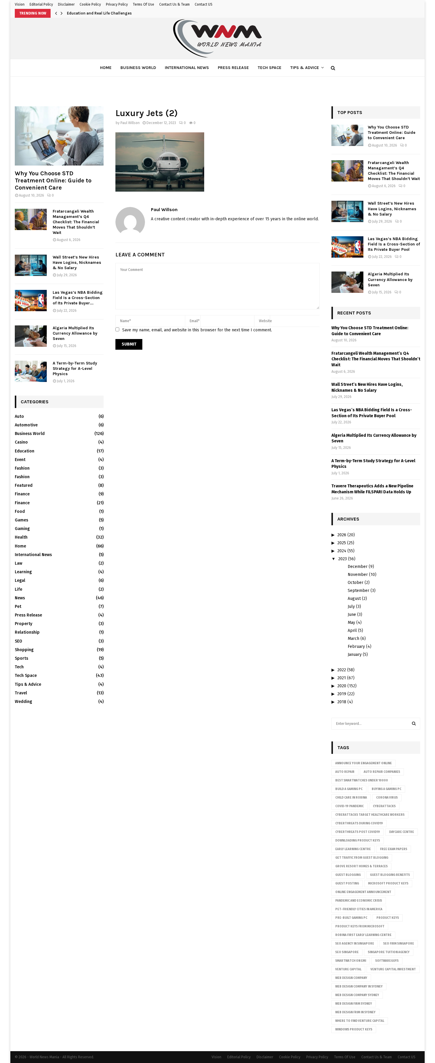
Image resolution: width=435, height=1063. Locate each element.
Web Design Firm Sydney (353, 1004)
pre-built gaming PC (351, 918)
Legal (20, 580)
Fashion (22, 468)
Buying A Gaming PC (386, 789)
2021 (341, 677)
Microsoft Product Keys (388, 883)
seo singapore (347, 952)
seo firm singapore (398, 943)
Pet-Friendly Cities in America (358, 909)
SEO (18, 641)
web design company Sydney (357, 995)
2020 (341, 685)
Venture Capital (348, 969)
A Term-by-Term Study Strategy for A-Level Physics (75, 368)
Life (18, 589)
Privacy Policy (117, 4)
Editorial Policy (41, 4)
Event (20, 459)
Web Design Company (351, 978)
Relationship (27, 632)
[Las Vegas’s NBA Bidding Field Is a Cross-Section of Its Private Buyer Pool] (31, 300)
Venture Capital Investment (393, 969)
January (355, 654)
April (352, 630)
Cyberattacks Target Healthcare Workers (370, 815)
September (358, 590)
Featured (24, 485)
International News (187, 67)
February (356, 646)
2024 (341, 550)
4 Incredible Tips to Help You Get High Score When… (114, 13)
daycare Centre (401, 832)
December (358, 566)
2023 (342, 558)
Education (24, 451)
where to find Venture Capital (359, 1021)
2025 (341, 542)
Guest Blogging (348, 875)
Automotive (26, 425)
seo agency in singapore (354, 943)
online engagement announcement (363, 892)
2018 (341, 701)
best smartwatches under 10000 (361, 780)
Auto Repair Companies (382, 772)
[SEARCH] (413, 724)
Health (21, 537)
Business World (138, 67)
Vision (20, 4)
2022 (341, 669)
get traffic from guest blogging (361, 858)
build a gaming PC (348, 789)
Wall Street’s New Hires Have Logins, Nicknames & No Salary (77, 262)
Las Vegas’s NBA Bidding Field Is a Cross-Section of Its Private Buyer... (78, 298)
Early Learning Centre (353, 849)
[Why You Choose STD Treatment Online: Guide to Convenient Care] (59, 136)
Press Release (233, 67)
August (354, 598)
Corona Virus (387, 797)
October (355, 582)
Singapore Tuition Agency (389, 952)
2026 (341, 534)
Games (21, 520)
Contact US (203, 4)
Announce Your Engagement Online (363, 763)
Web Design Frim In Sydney (355, 1012)
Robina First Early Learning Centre (363, 935)
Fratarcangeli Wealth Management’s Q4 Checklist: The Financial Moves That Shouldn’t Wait (76, 222)
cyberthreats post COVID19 (357, 832)
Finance (22, 494)
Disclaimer (66, 4)
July (351, 606)
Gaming (22, 528)
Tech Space (269, 67)
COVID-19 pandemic (349, 806)
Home (106, 67)
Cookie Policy (90, 4)
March (353, 638)
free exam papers (393, 849)
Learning (23, 571)
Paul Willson (130, 123)
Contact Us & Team (174, 4)
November (358, 574)
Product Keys (387, 918)
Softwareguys (387, 961)
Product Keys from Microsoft (359, 926)
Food (20, 511)
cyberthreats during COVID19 (359, 823)
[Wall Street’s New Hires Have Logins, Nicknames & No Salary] (31, 265)
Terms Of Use (143, 4)
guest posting (347, 883)
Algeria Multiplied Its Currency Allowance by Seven (75, 333)
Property (23, 623)
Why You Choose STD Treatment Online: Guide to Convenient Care (53, 180)
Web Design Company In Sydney (359, 986)
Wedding (23, 701)
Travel (21, 693)
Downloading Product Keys (357, 840)
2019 (341, 693)
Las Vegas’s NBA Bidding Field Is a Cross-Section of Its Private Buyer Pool (394, 244)
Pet (18, 606)
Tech (19, 666)
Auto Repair (345, 772)
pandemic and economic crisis (358, 901)
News (20, 597)
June (352, 614)
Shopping (24, 649)
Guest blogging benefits (390, 875)
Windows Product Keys (353, 1029)
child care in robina (351, 797)
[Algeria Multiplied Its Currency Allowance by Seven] (31, 336)
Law (18, 563)
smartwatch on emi (350, 961)
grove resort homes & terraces (361, 866)
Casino (21, 442)
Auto (19, 416)
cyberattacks (384, 806)
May (351, 622)
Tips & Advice (304, 67)
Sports (21, 658)
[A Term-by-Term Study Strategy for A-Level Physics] (31, 371)
